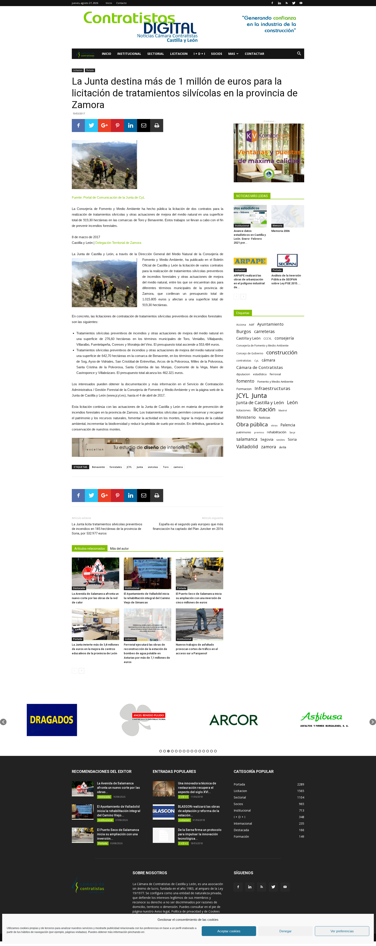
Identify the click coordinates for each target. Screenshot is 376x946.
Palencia (287, 425)
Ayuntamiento (270, 324)
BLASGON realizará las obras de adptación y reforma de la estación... (199, 811)
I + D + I (199, 54)
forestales (116, 467)
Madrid (283, 410)
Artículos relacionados (89, 548)
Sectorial (155, 54)
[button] (299, 54)
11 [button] (199, 751)
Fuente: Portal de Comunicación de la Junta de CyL (108, 197)
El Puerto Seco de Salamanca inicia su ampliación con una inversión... (118, 834)
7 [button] (184, 751)
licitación (264, 409)
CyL (256, 360)
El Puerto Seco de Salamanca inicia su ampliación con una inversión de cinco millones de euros (199, 598)
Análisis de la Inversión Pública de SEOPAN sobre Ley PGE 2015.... (286, 279)
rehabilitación (276, 432)
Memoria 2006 (280, 231)
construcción (281, 352)
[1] (188, 27)
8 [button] (188, 751)
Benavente (98, 467)
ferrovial (275, 374)
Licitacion (179, 54)
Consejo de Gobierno (249, 353)
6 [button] (180, 751)
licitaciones (243, 410)
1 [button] (160, 751)
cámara (268, 360)
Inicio (109, 3)
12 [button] (203, 751)
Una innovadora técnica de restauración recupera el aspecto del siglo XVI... (197, 788)
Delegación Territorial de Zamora (118, 242)
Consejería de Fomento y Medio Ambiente (262, 345)
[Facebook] (272, 3)
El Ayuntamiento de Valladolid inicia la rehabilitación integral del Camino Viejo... (118, 811)
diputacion (243, 374)
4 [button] (172, 751)
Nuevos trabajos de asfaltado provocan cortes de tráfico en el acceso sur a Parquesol (197, 649)
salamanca (246, 439)
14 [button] (211, 751)
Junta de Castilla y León (260, 402)
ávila (282, 447)
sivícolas (153, 467)
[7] (147, 447)
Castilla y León (248, 338)
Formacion (244, 389)
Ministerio (246, 417)
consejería (284, 338)
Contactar (254, 54)
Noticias (264, 417)
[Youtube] (301, 3)
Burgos (243, 331)
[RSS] (286, 3)
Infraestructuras (272, 388)
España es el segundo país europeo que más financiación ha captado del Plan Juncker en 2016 (188, 526)
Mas (231, 54)
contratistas (243, 360)
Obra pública (252, 424)
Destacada (79, 588)
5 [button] (176, 751)
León (292, 402)
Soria (292, 439)
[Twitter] (293, 3)
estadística (260, 374)
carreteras (264, 331)
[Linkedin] (279, 3)
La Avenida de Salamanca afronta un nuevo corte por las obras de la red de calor (95, 598)
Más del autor (119, 548)
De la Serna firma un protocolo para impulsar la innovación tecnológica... (200, 834)
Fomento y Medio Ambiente (275, 381)
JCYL (129, 467)
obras (274, 425)
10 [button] (196, 751)
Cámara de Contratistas (259, 367)
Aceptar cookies (228, 931)
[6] (269, 153)
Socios (216, 54)
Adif (251, 324)
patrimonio (243, 432)
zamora (178, 467)
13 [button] (207, 751)
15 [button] (215, 751)
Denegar (285, 931)
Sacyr (292, 432)
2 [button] (164, 751)
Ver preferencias (342, 931)
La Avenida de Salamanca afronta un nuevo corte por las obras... (118, 788)
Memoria (277, 225)
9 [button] (192, 751)
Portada (90, 70)
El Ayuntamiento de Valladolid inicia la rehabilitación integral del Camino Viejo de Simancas (147, 598)
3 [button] (168, 751)
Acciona (241, 324)
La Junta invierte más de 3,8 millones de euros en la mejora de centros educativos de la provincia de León (95, 649)
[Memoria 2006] (287, 216)
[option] (52, 720)
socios (280, 440)
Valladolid (247, 446)
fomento (245, 381)
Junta (140, 467)
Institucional (129, 54)
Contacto (121, 3)
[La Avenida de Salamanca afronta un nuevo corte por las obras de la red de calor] (95, 574)
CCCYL (268, 338)
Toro (166, 467)
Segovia (266, 439)
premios (259, 432)
